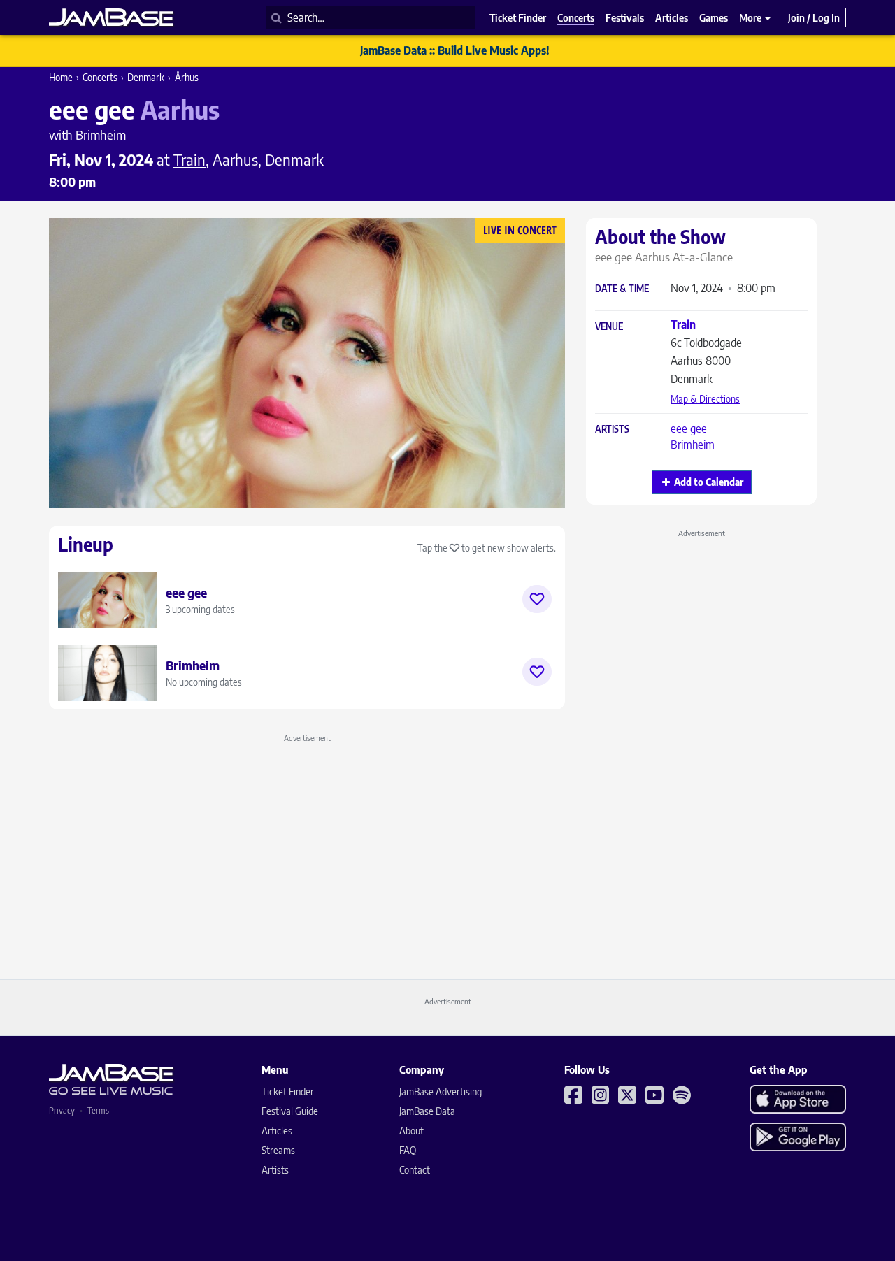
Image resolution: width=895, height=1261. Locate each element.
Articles (277, 1131)
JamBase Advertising (440, 1091)
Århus (187, 77)
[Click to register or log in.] (537, 599)
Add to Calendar (708, 482)
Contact (414, 1170)
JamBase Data (427, 1111)
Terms (98, 1110)
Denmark (145, 77)
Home (61, 77)
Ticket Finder (288, 1091)
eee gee (689, 428)
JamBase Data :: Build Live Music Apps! (455, 50)
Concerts (100, 77)
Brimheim (693, 445)
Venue (609, 326)
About (411, 1131)
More (751, 17)
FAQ (407, 1150)
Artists (612, 429)
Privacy (62, 1110)
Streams (278, 1150)
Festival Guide (290, 1111)
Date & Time (622, 289)
